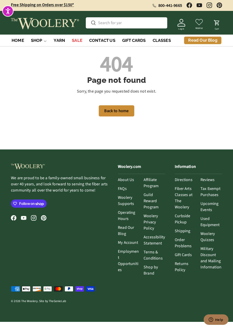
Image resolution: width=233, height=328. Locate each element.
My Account (128, 242)
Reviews (207, 180)
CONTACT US (102, 40)
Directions (183, 180)
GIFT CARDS (134, 40)
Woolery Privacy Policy (151, 222)
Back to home (116, 111)
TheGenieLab (57, 301)
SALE (77, 40)
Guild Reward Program (151, 201)
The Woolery (29, 301)
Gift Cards (183, 255)
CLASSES (162, 40)
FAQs (122, 189)
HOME (18, 40)
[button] (216, 23)
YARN (59, 40)
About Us (126, 180)
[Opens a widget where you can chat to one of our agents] (215, 320)
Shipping (182, 231)
